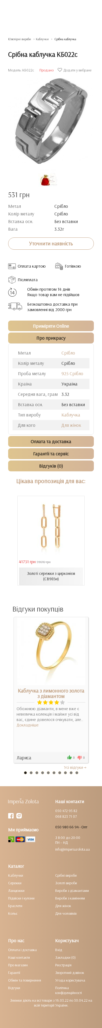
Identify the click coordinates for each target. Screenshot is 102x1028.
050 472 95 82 (66, 810)
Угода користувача (70, 980)
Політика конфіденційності (68, 990)
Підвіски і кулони (21, 898)
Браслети (15, 905)
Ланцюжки (16, 890)
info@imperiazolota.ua (72, 849)
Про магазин (18, 965)
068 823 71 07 (66, 816)
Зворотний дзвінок (69, 972)
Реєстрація (63, 965)
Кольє (12, 913)
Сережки (14, 882)
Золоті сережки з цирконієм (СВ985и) (51, 576)
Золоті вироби (66, 882)
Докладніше (28, 725)
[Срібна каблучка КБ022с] (51, 118)
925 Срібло (72, 373)
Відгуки (14, 987)
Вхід (58, 949)
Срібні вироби (66, 875)
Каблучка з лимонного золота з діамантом (51, 693)
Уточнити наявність (51, 243)
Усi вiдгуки (73, 767)
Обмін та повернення (24, 980)
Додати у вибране (77, 70)
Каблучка (70, 415)
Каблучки (15, 875)
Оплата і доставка (22, 949)
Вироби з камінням (70, 898)
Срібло (68, 353)
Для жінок (71, 425)
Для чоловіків (65, 913)
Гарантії (14, 972)
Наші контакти (19, 957)
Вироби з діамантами (72, 890)
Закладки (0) (65, 957)
